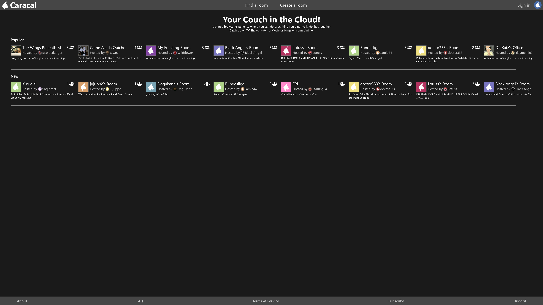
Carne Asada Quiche (107, 47)
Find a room (256, 5)
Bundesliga (369, 47)
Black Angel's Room (242, 47)
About (22, 301)
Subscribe (396, 301)
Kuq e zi (29, 83)
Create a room (293, 5)
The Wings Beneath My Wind (47, 47)
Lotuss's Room (305, 47)
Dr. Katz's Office (509, 47)
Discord (520, 301)
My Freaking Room (174, 47)
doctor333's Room (443, 47)
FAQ (139, 301)
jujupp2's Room (103, 83)
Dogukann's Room (173, 83)
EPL (296, 83)
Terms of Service (265, 301)
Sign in (524, 5)
